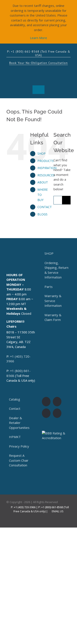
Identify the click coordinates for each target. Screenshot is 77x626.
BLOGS (42, 214)
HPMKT (15, 437)
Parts (48, 286)
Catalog (14, 399)
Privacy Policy (19, 446)
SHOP (41, 153)
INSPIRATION (46, 168)
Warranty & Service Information (53, 301)
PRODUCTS (45, 161)
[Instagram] (57, 401)
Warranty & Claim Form (52, 317)
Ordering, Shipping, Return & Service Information (56, 270)
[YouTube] (46, 413)
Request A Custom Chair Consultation (18, 460)
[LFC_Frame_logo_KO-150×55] (38, 71)
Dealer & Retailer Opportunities (19, 423)
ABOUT (42, 182)
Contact (14, 408)
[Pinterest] (57, 413)
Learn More (38, 38)
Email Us (57, 511)
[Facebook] (46, 401)
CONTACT (44, 207)
